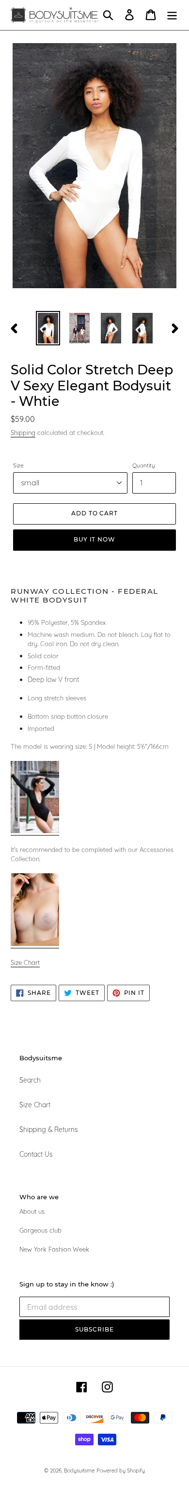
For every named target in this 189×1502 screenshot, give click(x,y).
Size (18, 465)
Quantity (143, 465)
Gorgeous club (40, 1230)
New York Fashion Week (54, 1249)
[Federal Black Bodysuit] (35, 831)
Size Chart (34, 1104)
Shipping (23, 432)
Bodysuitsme (79, 1470)
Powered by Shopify (120, 1470)
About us (32, 1211)
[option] (48, 328)
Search (30, 1080)
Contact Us (36, 1154)
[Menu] (172, 14)
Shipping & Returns (48, 1129)
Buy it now (95, 539)
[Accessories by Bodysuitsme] (35, 944)
